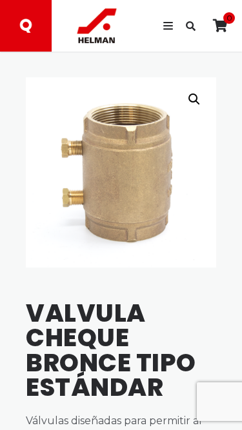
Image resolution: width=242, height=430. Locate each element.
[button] (194, 99)
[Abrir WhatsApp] (209, 397)
